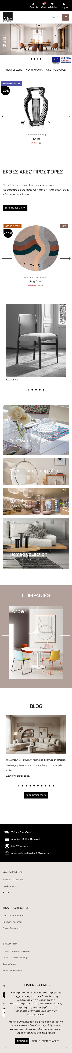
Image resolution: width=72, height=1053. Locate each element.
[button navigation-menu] (65, 17)
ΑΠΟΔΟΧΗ (22, 1041)
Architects (8, 892)
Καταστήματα (9, 964)
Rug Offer (36, 281)
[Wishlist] (40, 122)
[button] (28, 390)
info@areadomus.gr (18, 957)
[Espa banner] (61, 59)
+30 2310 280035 (22, 951)
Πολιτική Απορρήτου (13, 922)
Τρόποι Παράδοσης (22, 832)
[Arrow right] (61, 42)
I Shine (36, 138)
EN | (54, 17)
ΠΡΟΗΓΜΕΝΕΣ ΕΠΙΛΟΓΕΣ (45, 1041)
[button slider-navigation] (31, 59)
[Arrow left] (9, 42)
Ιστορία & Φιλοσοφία (13, 879)
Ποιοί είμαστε (10, 886)
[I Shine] (36, 105)
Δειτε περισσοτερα (15, 208)
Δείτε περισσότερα (22, 445)
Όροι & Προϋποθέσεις (13, 915)
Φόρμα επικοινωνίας (13, 970)
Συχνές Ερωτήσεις (12, 928)
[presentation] (7, 635)
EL (57, 17)
